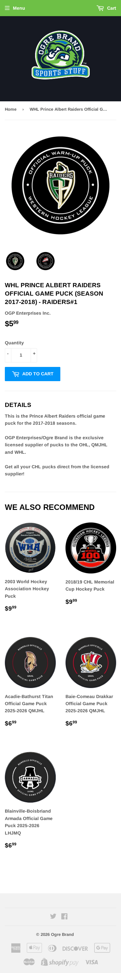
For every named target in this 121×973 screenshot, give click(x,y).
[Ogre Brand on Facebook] (64, 917)
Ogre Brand (62, 934)
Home (10, 109)
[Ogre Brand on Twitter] (53, 917)
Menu (19, 8)
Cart (111, 8)
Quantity (14, 342)
